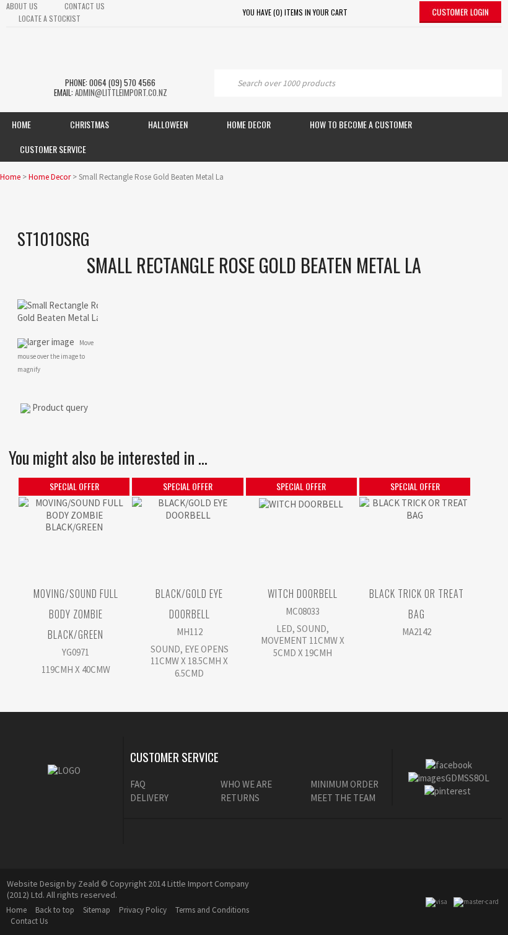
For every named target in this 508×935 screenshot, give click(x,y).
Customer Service (53, 149)
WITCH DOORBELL (303, 593)
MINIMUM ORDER (344, 784)
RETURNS (240, 798)
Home (21, 124)
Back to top (54, 910)
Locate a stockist (50, 18)
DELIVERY (149, 798)
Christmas (89, 124)
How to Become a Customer (361, 124)
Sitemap (96, 910)
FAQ (138, 784)
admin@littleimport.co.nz (121, 92)
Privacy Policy (143, 910)
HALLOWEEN (168, 124)
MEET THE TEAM (342, 798)
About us (22, 6)
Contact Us (29, 921)
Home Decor (249, 124)
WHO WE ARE (246, 784)
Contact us (84, 6)
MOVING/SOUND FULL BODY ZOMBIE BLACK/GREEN (75, 614)
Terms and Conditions (212, 910)
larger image (50, 342)
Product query (60, 407)
